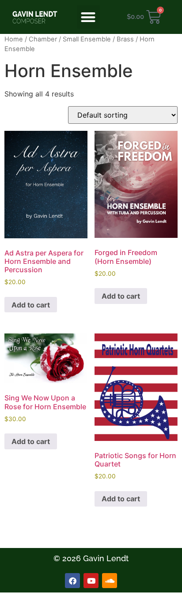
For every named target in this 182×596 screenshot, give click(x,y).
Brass (125, 39)
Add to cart (30, 304)
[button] (88, 17)
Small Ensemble (87, 39)
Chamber (43, 39)
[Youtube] (91, 580)
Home (13, 39)
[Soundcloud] (109, 580)
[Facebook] (72, 580)
